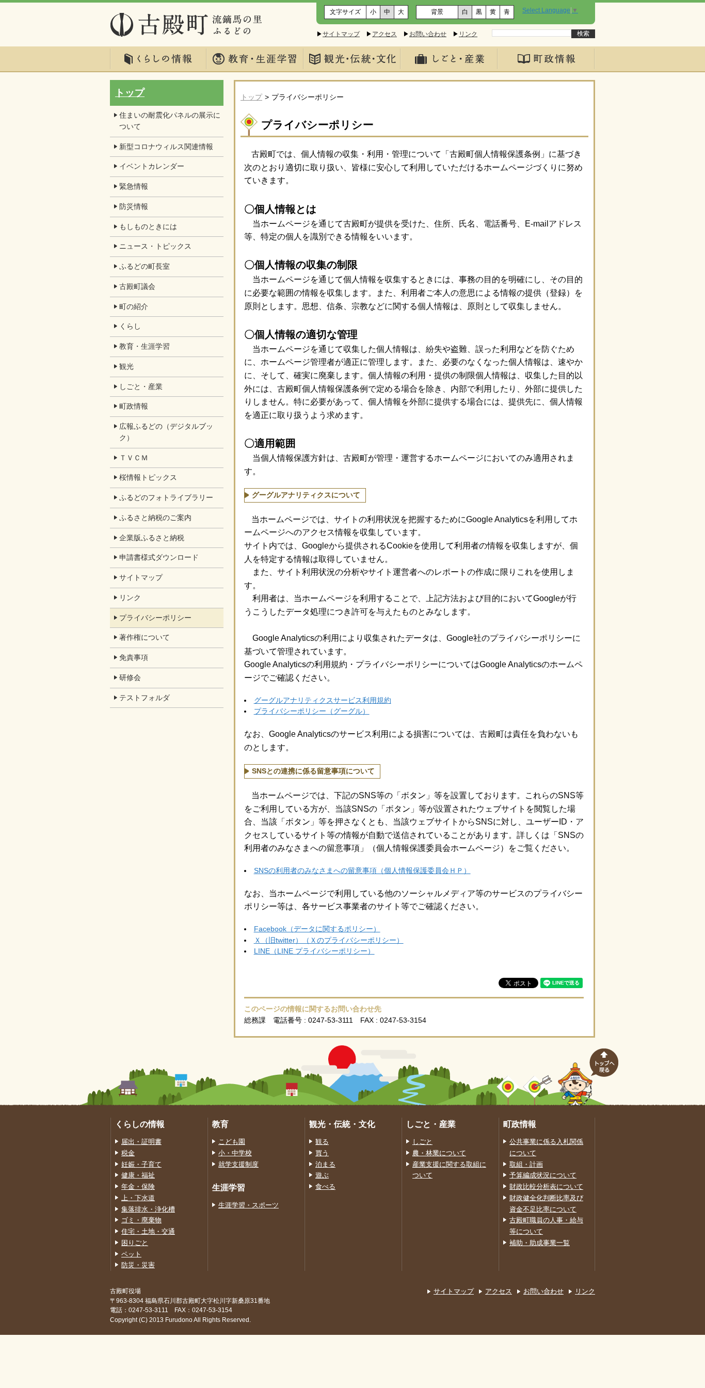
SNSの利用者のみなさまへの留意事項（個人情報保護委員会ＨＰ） (362, 871)
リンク (468, 34)
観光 (126, 366)
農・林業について (439, 1153)
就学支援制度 (238, 1164)
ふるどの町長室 (144, 266)
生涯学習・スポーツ (248, 1205)
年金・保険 (138, 1186)
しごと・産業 (141, 387)
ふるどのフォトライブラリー (166, 498)
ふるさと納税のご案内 (155, 518)
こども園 (231, 1141)
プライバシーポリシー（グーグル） (312, 711)
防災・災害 (138, 1265)
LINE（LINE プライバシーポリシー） (314, 951)
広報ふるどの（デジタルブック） (166, 432)
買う (322, 1153)
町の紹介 (133, 307)
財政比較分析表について (546, 1186)
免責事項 (133, 657)
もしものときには (148, 227)
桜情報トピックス (148, 477)
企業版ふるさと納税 (151, 538)
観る (322, 1141)
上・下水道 (138, 1198)
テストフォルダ (144, 698)
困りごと (134, 1243)
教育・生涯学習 (144, 346)
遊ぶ (322, 1175)
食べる (325, 1186)
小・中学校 (235, 1153)
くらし (130, 326)
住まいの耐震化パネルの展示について (169, 121)
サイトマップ (341, 34)
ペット (131, 1254)
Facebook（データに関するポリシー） (317, 929)
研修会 (130, 678)
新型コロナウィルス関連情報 (166, 147)
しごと (422, 1141)
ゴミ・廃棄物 (141, 1220)
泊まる (325, 1164)
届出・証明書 (141, 1141)
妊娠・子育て (141, 1164)
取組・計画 (526, 1164)
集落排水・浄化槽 (148, 1209)
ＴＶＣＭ (133, 458)
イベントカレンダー (151, 166)
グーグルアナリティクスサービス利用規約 (322, 700)
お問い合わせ (427, 34)
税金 (128, 1153)
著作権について (144, 637)
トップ (251, 97)
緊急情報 (133, 186)
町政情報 (133, 406)
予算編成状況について (542, 1175)
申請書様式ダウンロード (159, 557)
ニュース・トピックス (155, 246)
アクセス (384, 34)
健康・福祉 (138, 1175)
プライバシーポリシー (155, 618)
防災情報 (133, 207)
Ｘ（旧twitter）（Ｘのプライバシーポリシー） (329, 940)
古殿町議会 (137, 286)
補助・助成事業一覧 (539, 1243)
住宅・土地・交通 (148, 1231)
